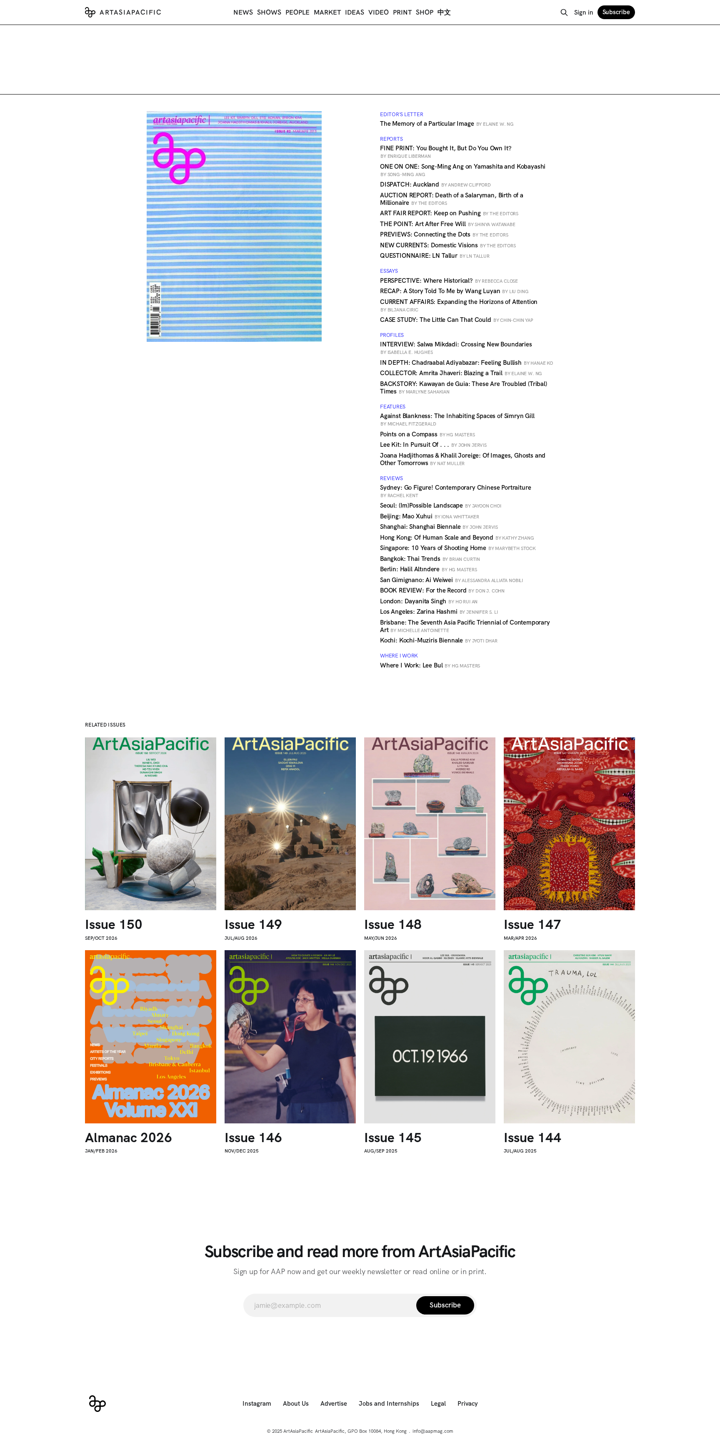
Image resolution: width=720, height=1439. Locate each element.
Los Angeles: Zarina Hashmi (439, 611)
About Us (296, 1403)
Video (378, 12)
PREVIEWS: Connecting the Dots (444, 234)
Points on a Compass (427, 434)
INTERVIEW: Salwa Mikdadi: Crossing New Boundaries (456, 347)
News (243, 12)
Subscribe (616, 12)
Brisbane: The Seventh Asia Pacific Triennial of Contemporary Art (465, 626)
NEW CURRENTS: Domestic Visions (447, 245)
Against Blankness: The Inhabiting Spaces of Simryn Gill (457, 419)
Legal (438, 1403)
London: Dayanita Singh (429, 601)
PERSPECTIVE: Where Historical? (449, 280)
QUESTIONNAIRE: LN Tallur (435, 255)
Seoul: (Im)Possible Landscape (440, 505)
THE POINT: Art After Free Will (447, 224)
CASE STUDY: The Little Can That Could (456, 320)
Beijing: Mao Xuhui (429, 516)
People (297, 12)
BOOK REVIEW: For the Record (442, 590)
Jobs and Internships (389, 1403)
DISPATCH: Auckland (435, 184)
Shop (424, 12)
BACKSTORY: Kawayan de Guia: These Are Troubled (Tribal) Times (463, 388)
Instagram (256, 1403)
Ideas (354, 12)
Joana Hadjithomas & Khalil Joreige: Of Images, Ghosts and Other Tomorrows (462, 459)
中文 (444, 12)
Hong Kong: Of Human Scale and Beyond (457, 537)
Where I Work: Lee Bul (430, 665)
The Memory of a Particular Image (447, 124)
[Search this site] (564, 12)
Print (402, 12)
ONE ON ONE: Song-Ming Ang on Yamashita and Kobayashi (462, 169)
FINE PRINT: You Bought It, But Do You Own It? (445, 151)
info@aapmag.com (432, 1431)
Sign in (583, 12)
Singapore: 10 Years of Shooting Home (458, 548)
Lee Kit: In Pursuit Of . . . (433, 445)
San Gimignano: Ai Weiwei (451, 580)
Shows (269, 12)
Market (327, 12)
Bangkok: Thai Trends (430, 559)
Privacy (468, 1403)
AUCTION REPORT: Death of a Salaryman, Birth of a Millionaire (451, 199)
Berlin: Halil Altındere (428, 569)
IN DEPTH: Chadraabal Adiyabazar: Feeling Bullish (466, 363)
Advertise (333, 1403)
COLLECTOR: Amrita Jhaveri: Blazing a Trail (461, 373)
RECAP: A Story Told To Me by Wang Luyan (454, 291)
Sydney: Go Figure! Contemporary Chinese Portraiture (455, 490)
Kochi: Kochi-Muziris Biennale (439, 640)
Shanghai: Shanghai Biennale (439, 527)
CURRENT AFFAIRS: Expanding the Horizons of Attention (459, 305)
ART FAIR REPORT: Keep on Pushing (449, 213)
